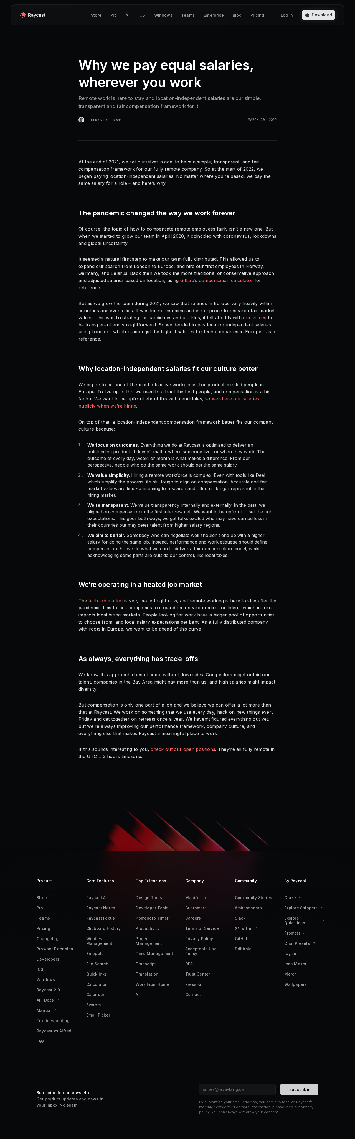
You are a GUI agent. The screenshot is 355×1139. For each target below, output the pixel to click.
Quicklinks (96, 974)
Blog (237, 15)
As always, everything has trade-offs (138, 659)
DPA (189, 963)
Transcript (146, 963)
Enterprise (214, 15)
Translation (147, 974)
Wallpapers (295, 984)
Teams (188, 15)
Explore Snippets (301, 907)
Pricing (257, 15)
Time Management (154, 953)
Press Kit (194, 984)
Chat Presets (297, 943)
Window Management (99, 941)
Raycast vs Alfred (54, 1030)
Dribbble (243, 948)
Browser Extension (55, 948)
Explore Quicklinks (294, 920)
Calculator (96, 984)
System (93, 1004)
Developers (48, 959)
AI (127, 15)
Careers (193, 918)
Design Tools (149, 897)
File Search (97, 963)
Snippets (95, 953)
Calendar (95, 994)
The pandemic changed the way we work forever (156, 213)
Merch (290, 974)
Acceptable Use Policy (201, 951)
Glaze (290, 897)
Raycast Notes (100, 907)
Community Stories (253, 897)
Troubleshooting (53, 1020)
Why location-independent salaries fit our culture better (168, 369)
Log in (287, 15)
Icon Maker (295, 963)
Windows (163, 15)
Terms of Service (202, 928)
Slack (240, 918)
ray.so (290, 953)
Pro (113, 15)
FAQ (40, 1041)
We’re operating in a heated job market (140, 584)
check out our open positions (183, 749)
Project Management (149, 941)
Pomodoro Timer (152, 918)
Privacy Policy (199, 938)
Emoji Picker (98, 1015)
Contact (193, 994)
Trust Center (197, 974)
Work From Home (152, 984)
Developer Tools (152, 907)
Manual (44, 1010)
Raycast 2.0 (48, 989)
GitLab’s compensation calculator (216, 280)
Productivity (147, 928)
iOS (141, 15)
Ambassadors (248, 907)
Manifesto (195, 897)
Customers (196, 907)
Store (96, 15)
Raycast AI (96, 897)
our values (254, 317)
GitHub (241, 938)
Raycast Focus (100, 918)
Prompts (292, 933)
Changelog (48, 938)
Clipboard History (103, 928)
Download (322, 14)
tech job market (105, 600)
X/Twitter (244, 928)
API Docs (45, 1000)
